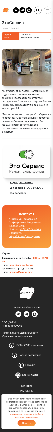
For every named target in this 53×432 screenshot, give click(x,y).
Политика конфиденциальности (20, 332)
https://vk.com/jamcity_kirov (24, 236)
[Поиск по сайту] (38, 10)
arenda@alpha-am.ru (21, 272)
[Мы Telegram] (22, 10)
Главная (26, 386)
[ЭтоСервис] (26, 67)
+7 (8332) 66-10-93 (30, 229)
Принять (26, 423)
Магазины (26, 391)
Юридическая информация (17, 336)
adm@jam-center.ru (21, 265)
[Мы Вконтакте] (16, 10)
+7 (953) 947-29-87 (21, 182)
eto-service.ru (18, 193)
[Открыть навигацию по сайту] (47, 10)
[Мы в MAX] (29, 10)
